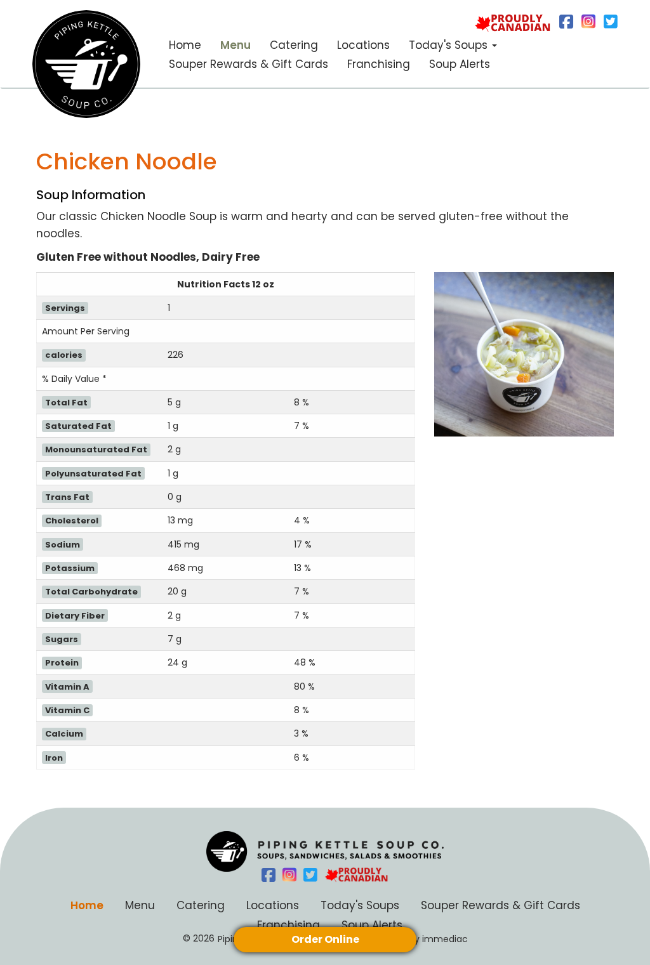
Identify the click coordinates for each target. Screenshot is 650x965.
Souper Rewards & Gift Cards (248, 63)
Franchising (378, 63)
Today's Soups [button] (450, 44)
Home (185, 44)
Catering (294, 44)
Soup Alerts (459, 63)
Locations (363, 44)
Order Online (325, 939)
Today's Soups (360, 905)
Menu (235, 44)
